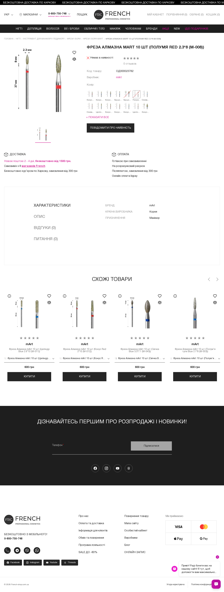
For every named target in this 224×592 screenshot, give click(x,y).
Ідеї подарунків (196, 29)
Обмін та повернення (91, 538)
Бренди (151, 29)
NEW (177, 29)
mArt (119, 77)
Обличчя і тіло (94, 29)
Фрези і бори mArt (93, 39)
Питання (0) (46, 239)
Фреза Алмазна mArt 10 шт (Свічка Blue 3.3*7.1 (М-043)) (140, 348)
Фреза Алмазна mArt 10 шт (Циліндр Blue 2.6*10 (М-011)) (29, 348)
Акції (165, 29)
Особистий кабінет (135, 531)
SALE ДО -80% (88, 552)
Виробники (130, 538)
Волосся (52, 29)
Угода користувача (175, 584)
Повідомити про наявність (110, 128)
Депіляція (34, 29)
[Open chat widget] (216, 584)
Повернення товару (136, 516)
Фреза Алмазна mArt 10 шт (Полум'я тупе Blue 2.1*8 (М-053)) (195, 348)
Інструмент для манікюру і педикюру (43, 39)
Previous (209, 279)
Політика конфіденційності (204, 584)
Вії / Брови (71, 29)
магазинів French (33, 166)
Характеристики (52, 205)
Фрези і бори (74, 39)
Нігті (19, 29)
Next (217, 279)
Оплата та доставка (91, 523)
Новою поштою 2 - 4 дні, (37, 161)
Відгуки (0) (45, 228)
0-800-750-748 (57, 14)
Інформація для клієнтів (93, 531)
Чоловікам (133, 29)
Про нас (84, 516)
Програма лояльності (92, 545)
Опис (39, 217)
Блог (127, 545)
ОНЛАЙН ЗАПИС (134, 552)
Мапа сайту (131, 523)
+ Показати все (97, 117)
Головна (8, 39)
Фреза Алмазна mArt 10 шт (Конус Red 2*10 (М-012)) (84, 348)
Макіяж (115, 29)
